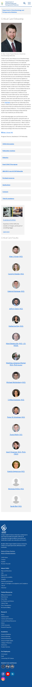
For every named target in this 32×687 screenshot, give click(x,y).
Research (4, 612)
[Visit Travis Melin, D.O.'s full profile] (16, 428)
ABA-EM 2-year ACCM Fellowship (13, 171)
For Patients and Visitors (7, 601)
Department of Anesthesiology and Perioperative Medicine (12, 3)
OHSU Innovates (5, 625)
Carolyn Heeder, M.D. (16, 274)
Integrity (3, 579)
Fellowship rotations (9, 150)
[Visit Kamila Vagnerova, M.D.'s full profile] (16, 464)
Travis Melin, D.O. (16, 434)
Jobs (2, 573)
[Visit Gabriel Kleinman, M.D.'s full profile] (16, 284)
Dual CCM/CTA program (10, 164)
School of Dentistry (6, 638)
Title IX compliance (8, 198)
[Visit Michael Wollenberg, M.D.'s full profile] (16, 375)
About (2, 614)
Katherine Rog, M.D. (16, 326)
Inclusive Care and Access (9, 663)
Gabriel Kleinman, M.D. (16, 291)
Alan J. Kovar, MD (8, 132)
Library (3, 623)
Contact (3, 559)
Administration (5, 616)
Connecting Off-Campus (7, 658)
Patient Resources (6, 592)
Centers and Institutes (7, 618)
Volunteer (3, 587)
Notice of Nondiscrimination (8, 553)
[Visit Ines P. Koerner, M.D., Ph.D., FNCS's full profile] (16, 445)
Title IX (3, 585)
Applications (6, 185)
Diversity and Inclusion (7, 581)
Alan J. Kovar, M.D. (16, 256)
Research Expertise (6, 627)
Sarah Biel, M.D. (16, 506)
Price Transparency (6, 605)
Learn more (6, 232)
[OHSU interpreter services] (12, 668)
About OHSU (5, 568)
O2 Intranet (4, 654)
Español (3, 561)
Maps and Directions (6, 571)
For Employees (5, 651)
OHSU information (8, 144)
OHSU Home (4, 557)
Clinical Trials (4, 603)
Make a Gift (4, 575)
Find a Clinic (4, 599)
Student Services (5, 647)
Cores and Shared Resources (8, 621)
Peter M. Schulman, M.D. (16, 417)
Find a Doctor (4, 597)
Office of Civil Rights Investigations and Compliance (14, 583)
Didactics (5, 157)
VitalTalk (7, 102)
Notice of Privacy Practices (8, 551)
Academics (4, 631)
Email (2, 656)
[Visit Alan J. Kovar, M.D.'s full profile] (16, 249)
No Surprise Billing (5, 607)
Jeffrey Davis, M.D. (16, 309)
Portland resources (8, 178)
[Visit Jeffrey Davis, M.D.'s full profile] (16, 302)
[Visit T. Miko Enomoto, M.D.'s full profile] (16, 393)
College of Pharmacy (6, 642)
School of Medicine (6, 634)
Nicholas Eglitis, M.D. (16, 489)
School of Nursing (5, 636)
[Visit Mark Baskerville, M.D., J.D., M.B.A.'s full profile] (16, 337)
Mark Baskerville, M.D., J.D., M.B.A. (16, 344)
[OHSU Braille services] (3, 668)
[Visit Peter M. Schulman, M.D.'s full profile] (16, 410)
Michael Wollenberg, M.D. (16, 382)
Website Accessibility (6, 577)
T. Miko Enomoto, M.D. (16, 400)
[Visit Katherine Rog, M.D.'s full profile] (16, 319)
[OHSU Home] (2, 3)
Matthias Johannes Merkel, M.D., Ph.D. (16, 364)
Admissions (4, 645)
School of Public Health (7, 640)
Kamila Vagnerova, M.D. (16, 471)
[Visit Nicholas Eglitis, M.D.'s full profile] (16, 482)
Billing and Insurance (6, 595)
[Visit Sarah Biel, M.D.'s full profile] (16, 499)
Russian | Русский (5, 563)
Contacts (5, 191)
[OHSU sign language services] (8, 668)
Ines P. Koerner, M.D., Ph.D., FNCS (16, 453)
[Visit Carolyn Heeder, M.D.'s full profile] (16, 267)
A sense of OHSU (9, 220)
